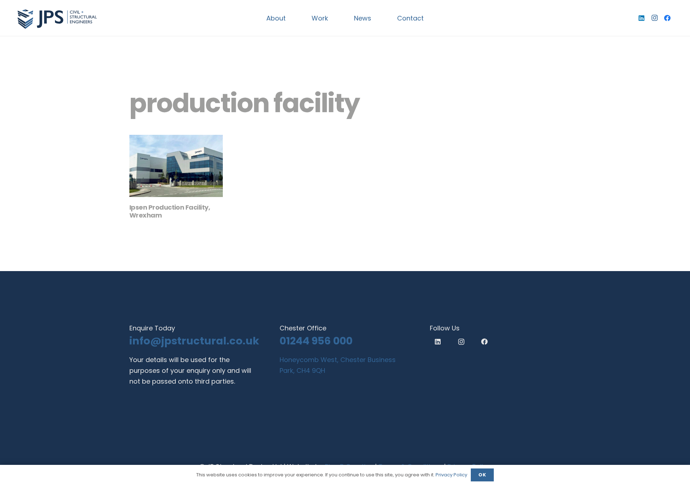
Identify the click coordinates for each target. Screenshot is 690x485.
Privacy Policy (451, 474)
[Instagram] (654, 18)
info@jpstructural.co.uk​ (194, 341)
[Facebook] (667, 18)
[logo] (57, 18)
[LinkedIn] (641, 18)
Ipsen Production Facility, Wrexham (169, 211)
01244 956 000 (316, 341)
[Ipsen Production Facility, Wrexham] (176, 166)
